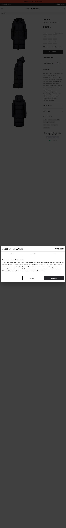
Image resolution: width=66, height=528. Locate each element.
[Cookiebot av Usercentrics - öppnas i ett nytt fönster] (56, 249)
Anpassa (31, 278)
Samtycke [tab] (11, 254)
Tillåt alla (53, 278)
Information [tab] (33, 254)
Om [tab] (54, 254)
